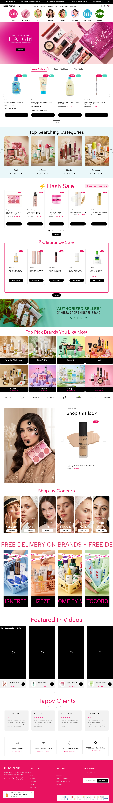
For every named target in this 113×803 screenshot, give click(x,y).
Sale (13, 20)
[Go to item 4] (59, 58)
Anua (70, 267)
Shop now (12, 530)
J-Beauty (75, 20)
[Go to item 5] (62, 58)
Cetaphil (92, 267)
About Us (59, 784)
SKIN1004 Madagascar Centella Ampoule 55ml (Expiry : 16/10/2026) (15, 270)
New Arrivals (25, 20)
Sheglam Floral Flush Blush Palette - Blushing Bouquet (13, 213)
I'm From (72, 210)
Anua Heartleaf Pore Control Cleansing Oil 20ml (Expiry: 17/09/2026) (76, 270)
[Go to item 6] (64, 231)
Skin (38, 20)
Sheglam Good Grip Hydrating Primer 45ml (43, 682)
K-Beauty (63, 20)
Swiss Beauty (31, 210)
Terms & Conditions (62, 778)
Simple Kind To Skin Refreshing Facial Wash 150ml (101, 682)
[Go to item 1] (51, 58)
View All (56, 234)
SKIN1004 (11, 267)
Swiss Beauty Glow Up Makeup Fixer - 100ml (33, 213)
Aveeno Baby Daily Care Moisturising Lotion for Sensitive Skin (41, 103)
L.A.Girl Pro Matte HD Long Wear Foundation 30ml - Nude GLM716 (81, 466)
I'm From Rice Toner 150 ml (78, 212)
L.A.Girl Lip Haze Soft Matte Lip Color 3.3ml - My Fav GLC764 (14, 682)
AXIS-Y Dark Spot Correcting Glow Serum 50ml (21, 794)
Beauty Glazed (88, 100)
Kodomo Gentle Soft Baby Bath (14, 102)
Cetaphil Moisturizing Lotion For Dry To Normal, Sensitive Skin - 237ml (96, 270)
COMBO (99, 20)
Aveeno (33, 100)
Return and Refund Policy (63, 781)
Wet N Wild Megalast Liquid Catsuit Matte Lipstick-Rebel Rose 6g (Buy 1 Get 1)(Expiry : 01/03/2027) (56, 270)
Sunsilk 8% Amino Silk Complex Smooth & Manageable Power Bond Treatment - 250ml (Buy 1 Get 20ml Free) (56, 213)
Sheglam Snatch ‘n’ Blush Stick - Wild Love (36, 270)
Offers (58, 773)
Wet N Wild (52, 267)
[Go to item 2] (54, 58)
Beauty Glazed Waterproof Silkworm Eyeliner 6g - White (94, 103)
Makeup (50, 20)
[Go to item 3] (56, 58)
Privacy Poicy (60, 775)
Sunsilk (50, 210)
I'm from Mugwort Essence (99, 212)
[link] (11, 398)
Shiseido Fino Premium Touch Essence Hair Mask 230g (72, 682)
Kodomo (7, 100)
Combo (32, 784)
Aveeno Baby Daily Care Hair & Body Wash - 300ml (68, 103)
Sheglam (8, 210)
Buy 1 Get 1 (87, 20)
